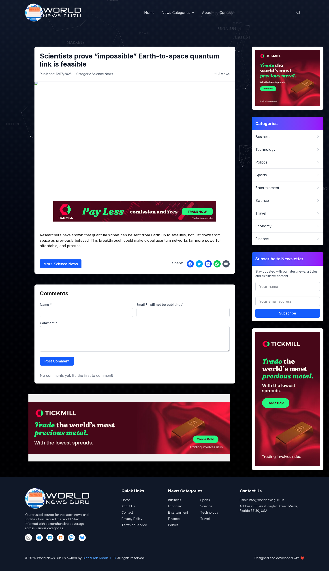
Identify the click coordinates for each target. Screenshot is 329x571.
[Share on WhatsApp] (217, 263)
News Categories (176, 12)
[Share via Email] (226, 263)
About (207, 12)
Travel (205, 519)
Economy (175, 506)
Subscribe (287, 313)
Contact (226, 12)
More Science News (60, 264)
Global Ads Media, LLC (99, 558)
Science (206, 506)
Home (149, 12)
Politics (173, 525)
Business (174, 500)
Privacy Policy (132, 519)
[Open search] (298, 12)
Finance (174, 519)
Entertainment (178, 512)
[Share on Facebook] (190, 263)
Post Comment (56, 361)
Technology (209, 512)
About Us (128, 506)
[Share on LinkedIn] (208, 263)
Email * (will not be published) (160, 304)
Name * (46, 304)
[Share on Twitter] (199, 263)
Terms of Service (134, 525)
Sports (205, 500)
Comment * (48, 323)
